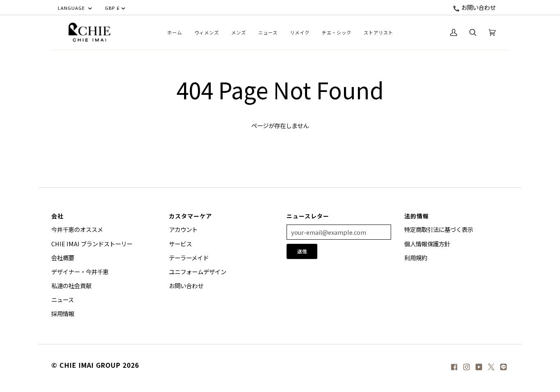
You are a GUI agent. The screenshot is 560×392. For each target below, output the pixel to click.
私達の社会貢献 (71, 285)
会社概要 (62, 257)
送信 (302, 251)
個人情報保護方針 (427, 243)
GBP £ (112, 8)
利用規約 (415, 257)
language (72, 8)
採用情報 (62, 313)
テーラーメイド (189, 257)
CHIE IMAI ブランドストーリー (91, 243)
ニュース (62, 299)
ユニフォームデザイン (197, 271)
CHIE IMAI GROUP (90, 365)
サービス (180, 243)
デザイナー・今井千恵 (80, 271)
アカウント (183, 229)
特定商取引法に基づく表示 (438, 229)
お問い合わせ (478, 7)
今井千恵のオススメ (77, 229)
